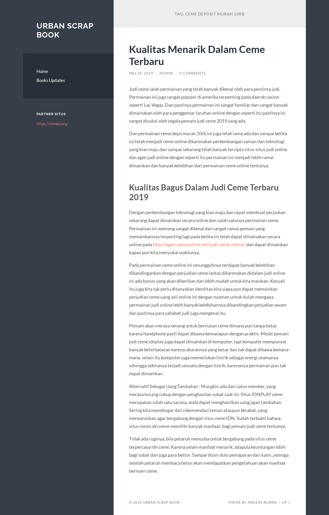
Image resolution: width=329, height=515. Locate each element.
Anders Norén (262, 502)
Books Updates (50, 80)
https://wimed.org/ (52, 123)
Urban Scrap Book (161, 502)
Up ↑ (286, 502)
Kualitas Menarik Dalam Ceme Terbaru (197, 55)
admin (166, 73)
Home (42, 71)
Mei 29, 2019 (141, 73)
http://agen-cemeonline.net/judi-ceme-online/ (199, 244)
